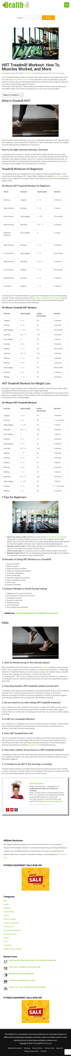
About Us (59, 1048)
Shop (5, 941)
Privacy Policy (37, 1048)
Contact (44, 1051)
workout (45, 667)
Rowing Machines (10, 934)
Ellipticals (7, 908)
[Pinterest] (7, 809)
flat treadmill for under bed (21, 79)
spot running (57, 176)
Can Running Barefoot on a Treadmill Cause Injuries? (37, 613)
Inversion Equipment (11, 923)
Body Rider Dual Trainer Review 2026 (21, 974)
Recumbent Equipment (12, 930)
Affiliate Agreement (31, 1051)
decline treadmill (55, 298)
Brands (6, 904)
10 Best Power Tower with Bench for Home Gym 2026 (27, 987)
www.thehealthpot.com (40, 804)
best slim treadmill (40, 298)
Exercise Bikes (9, 912)
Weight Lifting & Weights (13, 949)
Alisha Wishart (28, 73)
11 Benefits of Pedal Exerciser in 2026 (22, 980)
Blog (5, 901)
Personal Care (9, 927)
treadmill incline (34, 745)
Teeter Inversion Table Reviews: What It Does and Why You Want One (32, 960)
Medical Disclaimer (15, 1048)
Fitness (6, 915)
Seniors (6, 938)
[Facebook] (16, 809)
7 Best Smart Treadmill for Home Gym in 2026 (24, 967)
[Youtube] (11, 809)
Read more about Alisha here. (52, 801)
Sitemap (48, 1043)
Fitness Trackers (10, 919)
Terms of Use (49, 1048)
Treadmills (7, 945)
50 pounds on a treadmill (55, 537)
